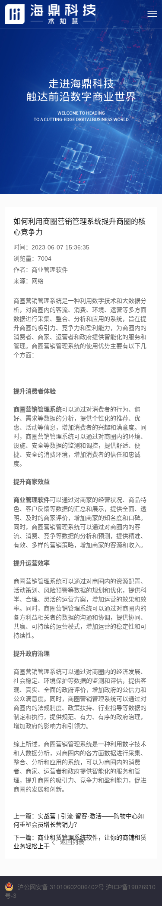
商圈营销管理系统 (37, 409)
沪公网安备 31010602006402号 (61, 887)
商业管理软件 (31, 499)
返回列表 (72, 841)
